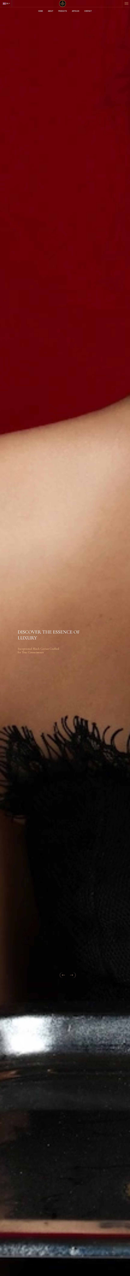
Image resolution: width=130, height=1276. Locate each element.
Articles (75, 11)
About (50, 11)
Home (40, 11)
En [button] (7, 3)
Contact (88, 11)
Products (62, 11)
